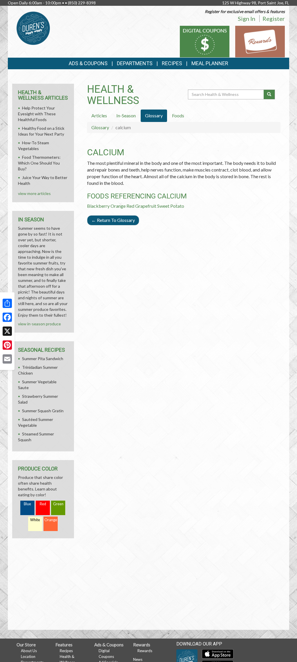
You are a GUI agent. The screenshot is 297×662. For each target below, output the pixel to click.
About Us (29, 650)
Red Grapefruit (141, 206)
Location (28, 656)
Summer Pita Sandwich (42, 358)
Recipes (172, 63)
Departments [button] (135, 63)
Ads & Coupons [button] (88, 63)
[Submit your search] (269, 94)
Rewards (144, 650)
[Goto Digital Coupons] (204, 41)
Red (43, 504)
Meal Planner (209, 63)
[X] (7, 331)
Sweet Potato (170, 206)
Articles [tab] (99, 115)
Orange (118, 206)
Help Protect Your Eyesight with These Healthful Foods (37, 113)
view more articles (34, 193)
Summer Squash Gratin (43, 410)
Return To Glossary (113, 220)
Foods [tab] (178, 115)
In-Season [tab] (126, 115)
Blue (27, 504)
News (137, 659)
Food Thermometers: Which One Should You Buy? (39, 163)
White (35, 520)
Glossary (100, 127)
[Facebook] (7, 317)
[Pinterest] (7, 345)
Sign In (246, 18)
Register (273, 18)
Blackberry (98, 206)
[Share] (7, 303)
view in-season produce (39, 323)
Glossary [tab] (154, 115)
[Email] (7, 359)
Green (58, 504)
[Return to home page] (33, 27)
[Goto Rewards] (260, 41)
